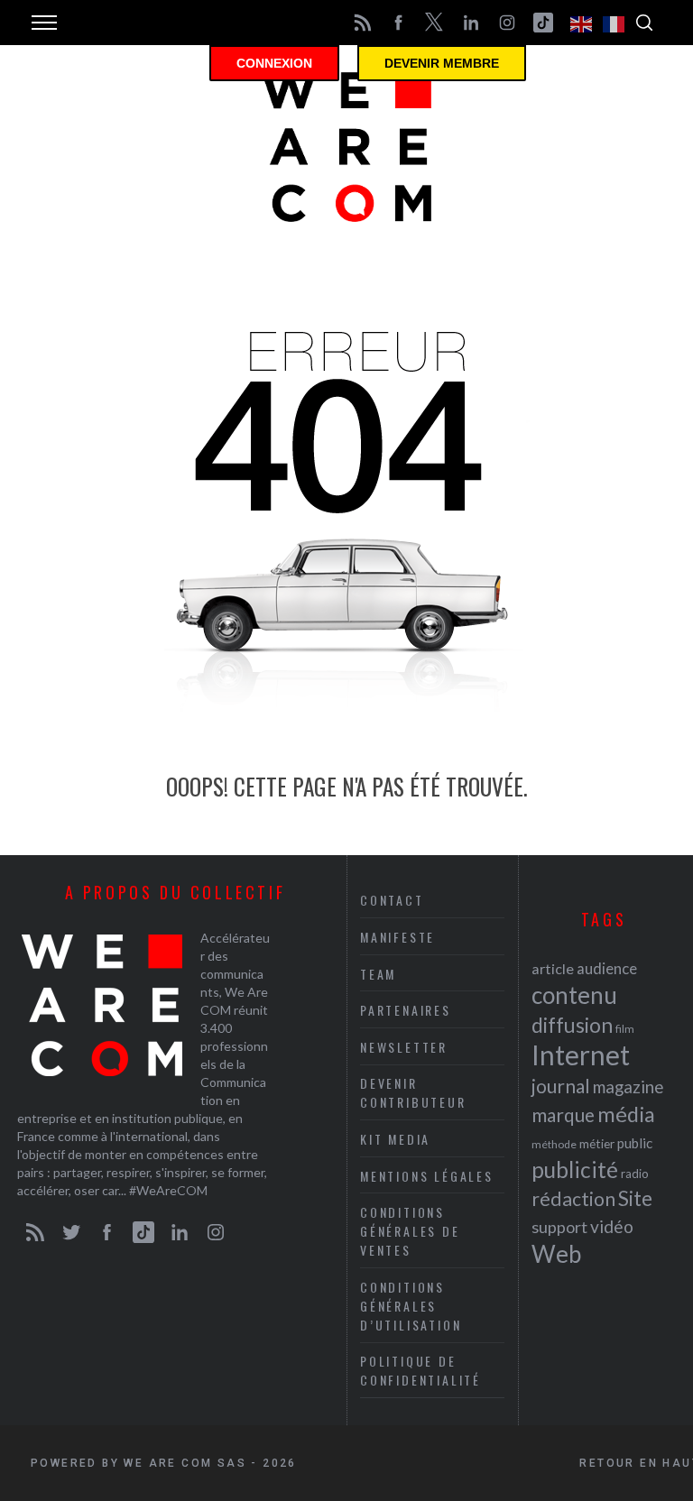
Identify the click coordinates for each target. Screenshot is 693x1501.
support (559, 1227)
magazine (628, 1086)
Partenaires (405, 1009)
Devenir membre (441, 63)
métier (596, 1143)
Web (556, 1253)
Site (635, 1198)
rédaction (573, 1199)
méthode (554, 1144)
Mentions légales (427, 1175)
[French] (614, 22)
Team (378, 973)
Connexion (274, 63)
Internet (580, 1054)
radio (635, 1173)
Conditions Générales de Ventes (410, 1230)
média (626, 1114)
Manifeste (397, 936)
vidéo (611, 1226)
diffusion (572, 1024)
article (552, 968)
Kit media (395, 1138)
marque (563, 1114)
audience (607, 968)
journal (560, 1085)
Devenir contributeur (413, 1092)
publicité (574, 1169)
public (634, 1143)
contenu (574, 995)
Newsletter (404, 1046)
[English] (582, 22)
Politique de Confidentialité (420, 1370)
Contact (392, 899)
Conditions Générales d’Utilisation (410, 1305)
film (624, 1029)
